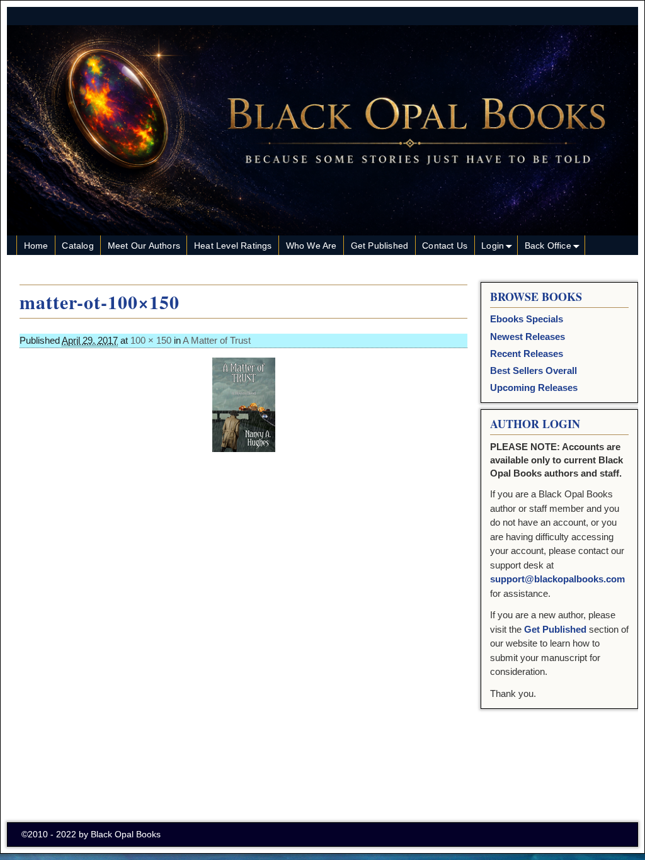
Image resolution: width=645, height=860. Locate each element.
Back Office (548, 245)
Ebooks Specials (526, 319)
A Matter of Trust (217, 340)
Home (36, 245)
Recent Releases (526, 353)
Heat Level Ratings (233, 245)
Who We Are (311, 245)
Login (492, 245)
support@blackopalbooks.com (557, 579)
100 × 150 (150, 340)
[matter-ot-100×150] (243, 405)
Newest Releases (527, 336)
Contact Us (444, 245)
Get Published (380, 245)
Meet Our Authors (144, 245)
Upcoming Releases (534, 387)
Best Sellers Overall (533, 370)
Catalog (77, 245)
